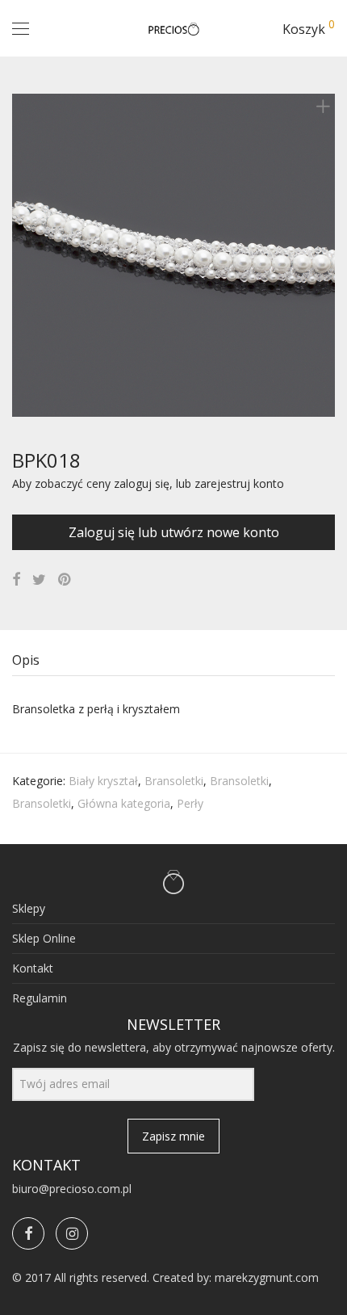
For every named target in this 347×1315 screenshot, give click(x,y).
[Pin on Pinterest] (65, 579)
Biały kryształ (103, 780)
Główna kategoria (123, 803)
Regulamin (39, 998)
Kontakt (32, 968)
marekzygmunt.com (267, 1277)
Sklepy (28, 908)
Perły (190, 803)
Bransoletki (173, 780)
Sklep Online (44, 938)
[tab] (173, 660)
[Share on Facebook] (16, 579)
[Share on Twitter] (39, 579)
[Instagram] (72, 1233)
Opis (26, 660)
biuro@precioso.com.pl (72, 1188)
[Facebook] (28, 1233)
